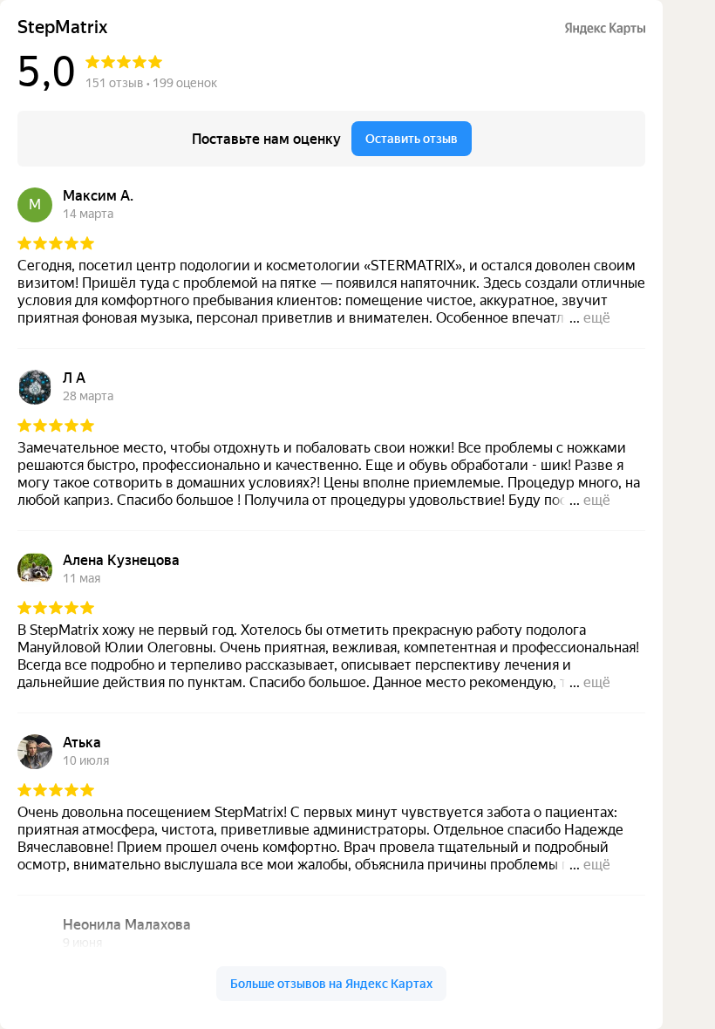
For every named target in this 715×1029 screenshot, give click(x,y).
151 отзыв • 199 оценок (151, 83)
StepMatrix (62, 27)
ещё (596, 318)
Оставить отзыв (411, 139)
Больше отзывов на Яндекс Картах (331, 984)
